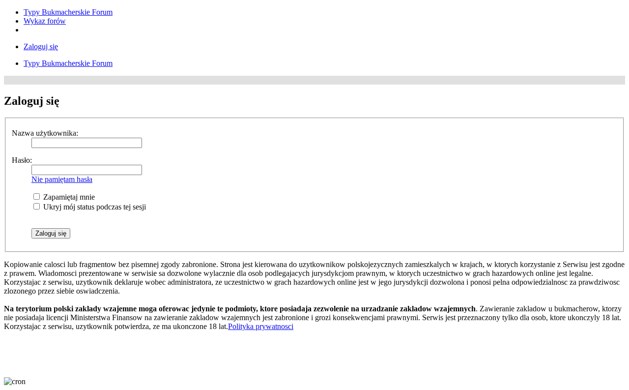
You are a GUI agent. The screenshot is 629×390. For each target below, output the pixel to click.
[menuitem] (68, 12)
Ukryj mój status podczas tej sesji (93, 207)
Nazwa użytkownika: (45, 133)
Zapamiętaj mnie (68, 197)
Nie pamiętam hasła (61, 179)
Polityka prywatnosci (260, 326)
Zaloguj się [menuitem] (41, 46)
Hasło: (22, 160)
